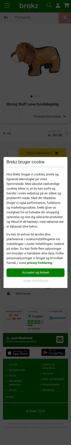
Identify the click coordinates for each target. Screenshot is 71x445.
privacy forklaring (39, 263)
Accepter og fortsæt (35, 272)
